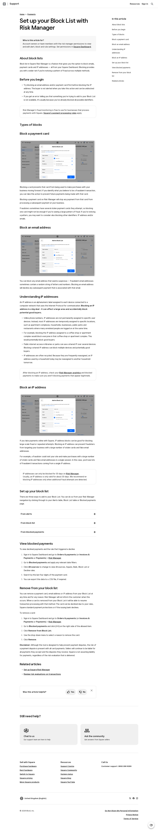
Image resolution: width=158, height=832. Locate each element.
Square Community (69, 770)
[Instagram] (137, 798)
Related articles (118, 81)
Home (22, 14)
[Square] (4, 4)
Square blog (66, 778)
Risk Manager (72, 474)
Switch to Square (27, 774)
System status (67, 774)
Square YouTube (68, 782)
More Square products (29, 782)
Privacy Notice (132, 815)
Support (14, 3)
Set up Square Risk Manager (37, 670)
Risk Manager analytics (70, 373)
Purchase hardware (28, 766)
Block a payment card (120, 39)
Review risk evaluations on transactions (42, 674)
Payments (31, 14)
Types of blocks (118, 34)
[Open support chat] (151, 825)
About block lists (118, 25)
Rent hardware (26, 770)
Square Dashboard (82, 47)
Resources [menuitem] (135, 4)
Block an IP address (119, 58)
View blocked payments (121, 68)
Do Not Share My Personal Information (121, 811)
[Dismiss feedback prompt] (91, 690)
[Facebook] (133, 798)
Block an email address (121, 44)
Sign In (145, 4)
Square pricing (26, 778)
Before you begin (118, 30)
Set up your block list (120, 63)
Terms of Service (130, 819)
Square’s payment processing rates (59, 113)
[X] (130, 798)
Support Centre (67, 766)
